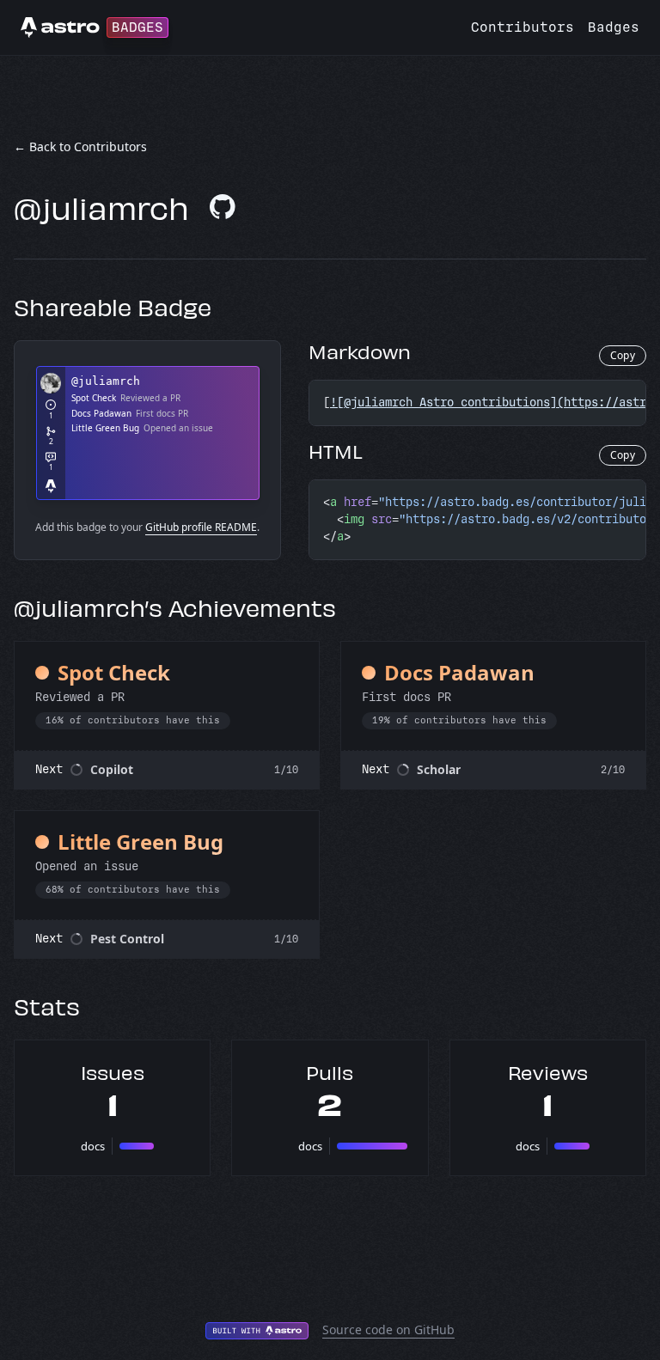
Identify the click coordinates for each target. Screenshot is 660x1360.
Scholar (439, 769)
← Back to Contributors (80, 146)
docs (93, 1146)
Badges (613, 27)
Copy (622, 355)
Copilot (111, 769)
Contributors (522, 27)
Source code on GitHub (388, 1329)
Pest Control (127, 938)
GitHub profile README (201, 527)
